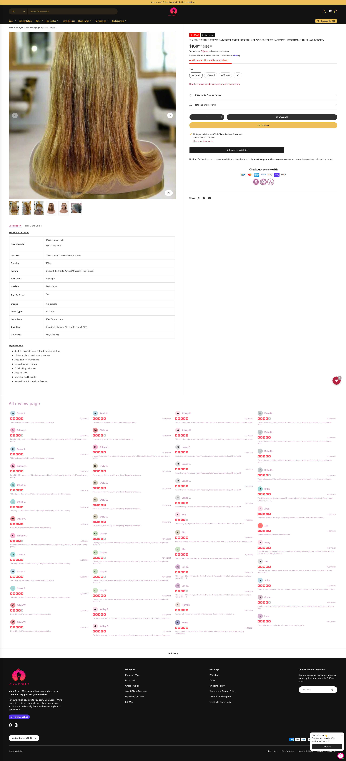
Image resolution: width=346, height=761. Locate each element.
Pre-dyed (19, 28)
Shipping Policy (217, 685)
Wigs (37, 20)
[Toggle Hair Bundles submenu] (58, 20)
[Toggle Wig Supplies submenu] (108, 20)
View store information (203, 141)
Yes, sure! (327, 747)
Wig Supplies (100, 20)
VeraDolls (18, 751)
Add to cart (282, 117)
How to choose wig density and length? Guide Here (214, 84)
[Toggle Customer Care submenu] (126, 20)
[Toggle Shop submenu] (14, 20)
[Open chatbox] (340, 756)
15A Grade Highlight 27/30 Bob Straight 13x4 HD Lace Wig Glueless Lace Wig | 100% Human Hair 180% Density (42, 28)
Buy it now (263, 125)
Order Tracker (132, 685)
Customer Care (118, 20)
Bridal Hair (130, 680)
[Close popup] (341, 735)
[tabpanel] (92, 307)
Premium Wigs (132, 675)
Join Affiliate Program (136, 691)
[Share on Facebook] (204, 198)
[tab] (15, 226)
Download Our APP (134, 696)
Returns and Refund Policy (222, 691)
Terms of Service (288, 751)
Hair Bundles (51, 20)
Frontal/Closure (69, 20)
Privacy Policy (272, 751)
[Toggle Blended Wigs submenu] (91, 20)
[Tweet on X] (198, 198)
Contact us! (50, 699)
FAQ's (212, 680)
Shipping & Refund (306, 751)
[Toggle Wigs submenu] (41, 20)
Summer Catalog (25, 20)
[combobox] (63, 11)
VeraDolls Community (220, 702)
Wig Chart (214, 675)
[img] (16, 418)
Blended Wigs (83, 20)
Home (11, 28)
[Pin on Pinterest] (209, 198)
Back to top (173, 653)
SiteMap (129, 702)
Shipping (205, 51)
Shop (11, 20)
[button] (336, 11)
